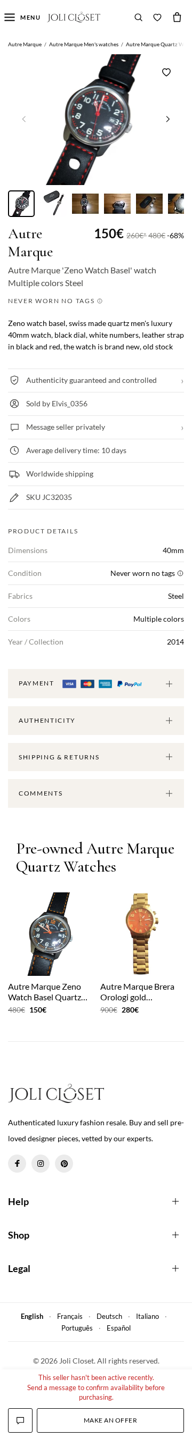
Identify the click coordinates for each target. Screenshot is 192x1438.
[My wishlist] (157, 17)
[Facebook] (17, 1164)
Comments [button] (40, 793)
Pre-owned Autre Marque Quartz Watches (95, 858)
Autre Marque (30, 243)
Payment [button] (37, 683)
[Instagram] (40, 1164)
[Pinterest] (64, 1164)
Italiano (147, 1316)
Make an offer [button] (110, 1420)
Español (119, 1328)
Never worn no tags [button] (52, 301)
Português (77, 1328)
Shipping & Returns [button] (59, 757)
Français (70, 1316)
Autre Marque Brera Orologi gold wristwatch (137, 991)
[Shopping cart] (177, 17)
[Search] (139, 17)
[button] (168, 118)
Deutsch (109, 1316)
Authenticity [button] (47, 720)
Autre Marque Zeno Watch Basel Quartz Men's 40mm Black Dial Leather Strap (44, 991)
